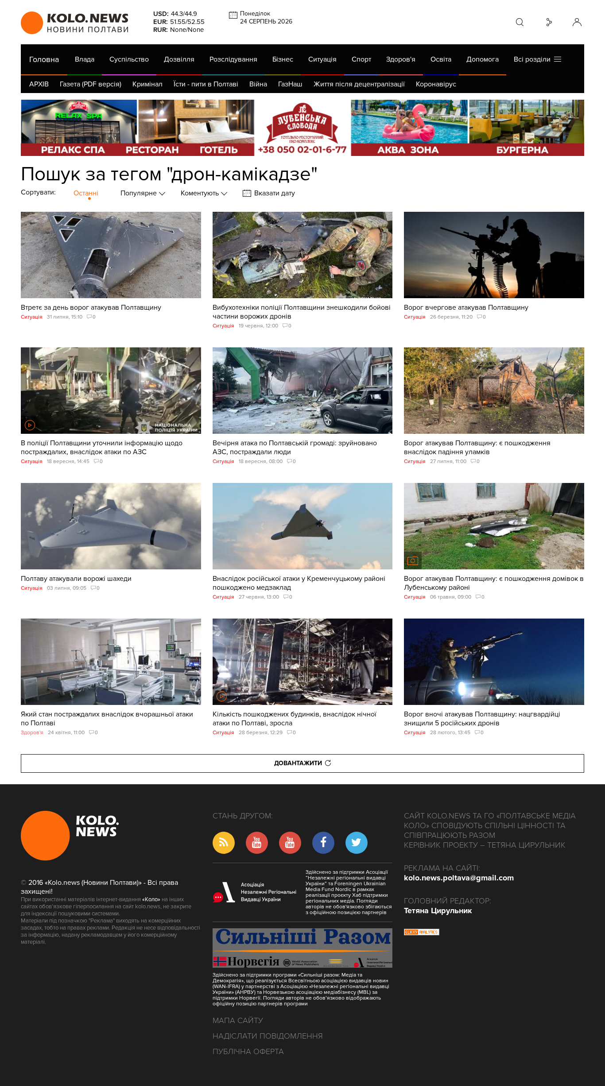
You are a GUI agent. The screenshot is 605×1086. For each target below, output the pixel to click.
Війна (258, 84)
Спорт (361, 59)
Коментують (201, 193)
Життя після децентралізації (359, 84)
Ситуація (322, 59)
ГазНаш (290, 84)
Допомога (482, 59)
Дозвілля (179, 59)
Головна (44, 59)
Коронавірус (436, 84)
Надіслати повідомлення (268, 1036)
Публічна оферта (248, 1051)
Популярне (139, 193)
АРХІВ (39, 84)
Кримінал (147, 84)
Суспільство (129, 59)
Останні (86, 193)
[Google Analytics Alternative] (421, 933)
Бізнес (282, 59)
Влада (84, 59)
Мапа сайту (238, 1020)
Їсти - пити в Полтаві (206, 84)
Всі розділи (534, 59)
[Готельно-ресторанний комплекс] (302, 128)
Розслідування (233, 59)
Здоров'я (400, 59)
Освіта (440, 59)
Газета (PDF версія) (90, 84)
